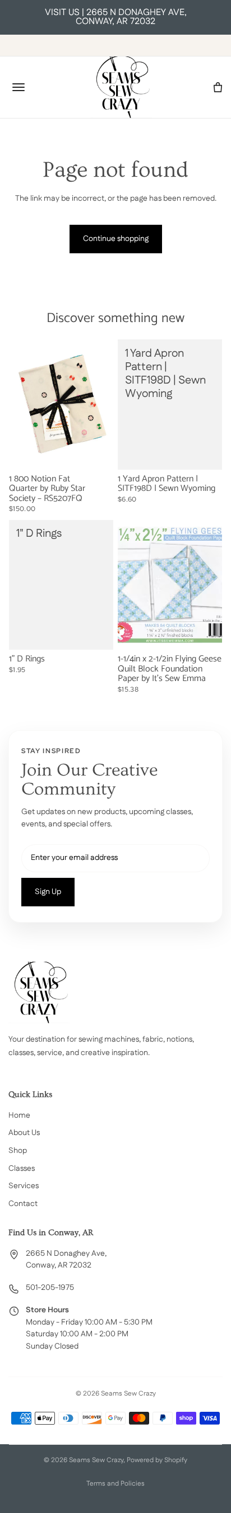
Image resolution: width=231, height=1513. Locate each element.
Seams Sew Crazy (96, 1460)
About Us (24, 1132)
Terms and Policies (115, 1483)
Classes (21, 1168)
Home (19, 1115)
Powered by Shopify (157, 1460)
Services (23, 1186)
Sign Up (48, 891)
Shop (17, 1150)
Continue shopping (116, 238)
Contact (23, 1203)
